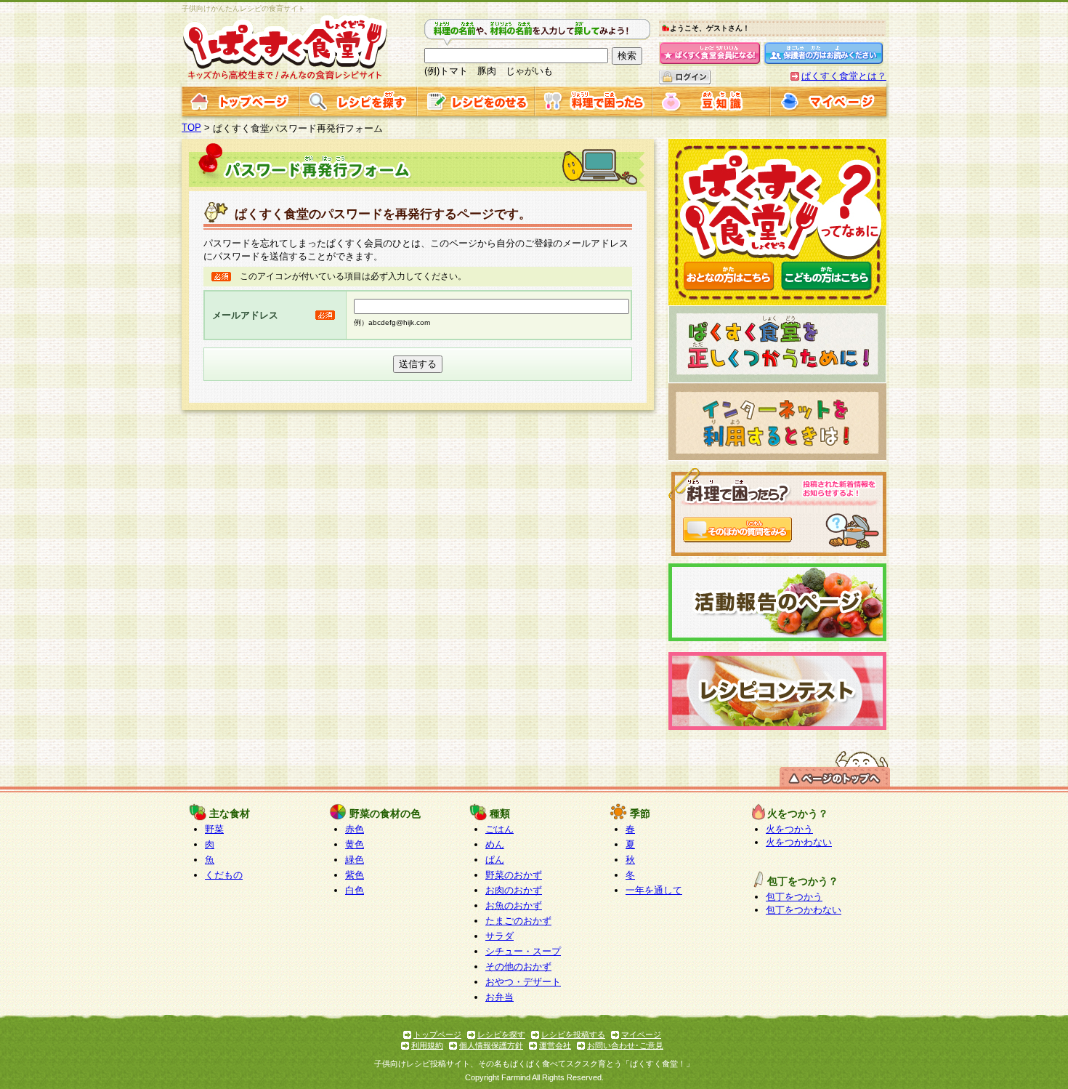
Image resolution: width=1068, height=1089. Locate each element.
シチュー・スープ (523, 951)
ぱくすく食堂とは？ (843, 76)
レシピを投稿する (573, 1034)
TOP (191, 127)
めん (494, 844)
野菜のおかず (513, 874)
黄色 (354, 844)
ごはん (499, 829)
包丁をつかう (794, 896)
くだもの (224, 874)
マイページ (641, 1034)
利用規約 (427, 1045)
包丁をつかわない (803, 909)
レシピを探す (501, 1034)
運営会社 (555, 1045)
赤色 (354, 829)
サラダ (499, 936)
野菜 (214, 829)
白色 (354, 890)
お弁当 (499, 997)
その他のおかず (518, 966)
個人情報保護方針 (491, 1045)
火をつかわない (799, 842)
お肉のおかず (513, 890)
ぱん (494, 859)
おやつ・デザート (523, 981)
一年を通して (654, 890)
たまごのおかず (518, 920)
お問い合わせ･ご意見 (625, 1045)
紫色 (354, 874)
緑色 (354, 859)
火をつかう (789, 829)
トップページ (437, 1034)
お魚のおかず (513, 905)
